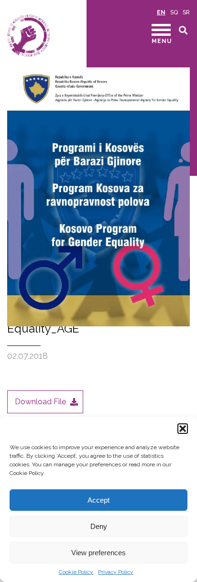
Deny (98, 526)
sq (174, 12)
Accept (98, 500)
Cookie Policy (76, 572)
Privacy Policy (115, 572)
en (161, 12)
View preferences (98, 553)
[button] (182, 428)
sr (186, 12)
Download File (40, 401)
